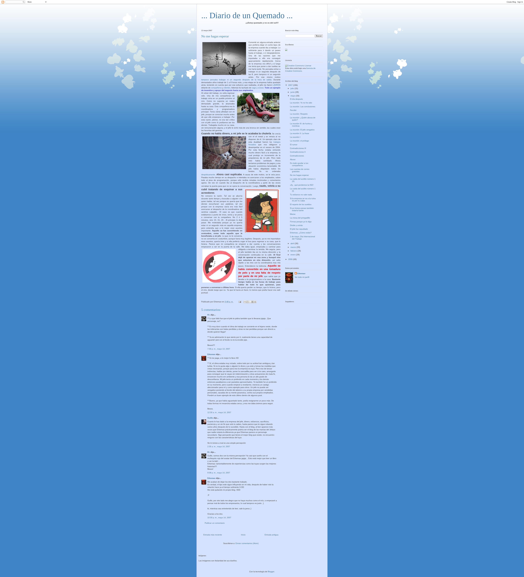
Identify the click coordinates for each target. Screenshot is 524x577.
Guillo (210, 418)
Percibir (293, 110)
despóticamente (208, 174)
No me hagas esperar (299, 175)
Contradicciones (297, 156)
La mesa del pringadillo (300, 218)
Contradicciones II (298, 152)
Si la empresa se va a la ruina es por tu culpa (303, 199)
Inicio (243, 535)
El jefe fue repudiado (299, 229)
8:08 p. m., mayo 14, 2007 (218, 473)
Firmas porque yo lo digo (301, 222)
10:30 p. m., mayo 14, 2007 (219, 517)
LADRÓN (276, 85)
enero (293, 255)
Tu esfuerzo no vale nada (301, 195)
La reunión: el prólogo (299, 141)
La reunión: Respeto (299, 114)
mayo (293, 96)
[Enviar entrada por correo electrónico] (240, 302)
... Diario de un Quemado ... (247, 15)
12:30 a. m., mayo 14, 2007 (219, 412)
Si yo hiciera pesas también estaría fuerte (302, 209)
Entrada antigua (271, 535)
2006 (290, 259)
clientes (227, 88)
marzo (294, 247)
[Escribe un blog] (247, 302)
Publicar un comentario (215, 523)
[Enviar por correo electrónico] (244, 302)
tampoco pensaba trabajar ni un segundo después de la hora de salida (236, 80)
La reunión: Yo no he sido (301, 103)
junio (293, 92)
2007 (290, 85)
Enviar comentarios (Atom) (247, 543)
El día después (296, 99)
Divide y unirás (296, 225)
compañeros (216, 88)
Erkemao (211, 354)
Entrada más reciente (212, 535)
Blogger (271, 571)
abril (293, 243)
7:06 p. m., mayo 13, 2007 (218, 349)
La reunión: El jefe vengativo (302, 130)
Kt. (208, 315)
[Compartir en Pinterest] (255, 302)
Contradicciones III (298, 148)
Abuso (292, 159)
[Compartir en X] (250, 302)
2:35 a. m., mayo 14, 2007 (218, 446)
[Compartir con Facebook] (252, 302)
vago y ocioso (258, 88)
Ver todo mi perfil (302, 277)
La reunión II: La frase (299, 133)
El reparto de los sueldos (300, 204)
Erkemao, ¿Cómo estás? (301, 233)
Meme (292, 214)
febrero (294, 251)
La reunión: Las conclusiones (302, 106)
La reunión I (295, 137)
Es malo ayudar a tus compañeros (299, 164)
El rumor (293, 144)
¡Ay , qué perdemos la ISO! (301, 185)
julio (292, 88)
